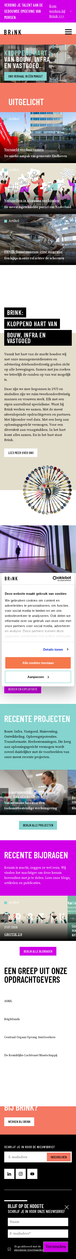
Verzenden (55, 1246)
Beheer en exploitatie (22, 689)
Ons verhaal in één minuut (25, 76)
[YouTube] (32, 1174)
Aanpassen (35, 676)
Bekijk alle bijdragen (38, 951)
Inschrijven (59, 1157)
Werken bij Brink (19, 1121)
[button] (4, 792)
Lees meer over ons (21, 453)
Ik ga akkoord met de (29, 1248)
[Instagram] (21, 1174)
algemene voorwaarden (29, 1250)
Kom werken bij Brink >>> (57, 11)
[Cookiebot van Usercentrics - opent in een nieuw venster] (53, 578)
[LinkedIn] (9, 1174)
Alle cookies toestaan (38, 663)
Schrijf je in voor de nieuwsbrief (29, 1147)
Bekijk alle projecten (38, 825)
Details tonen (53, 649)
